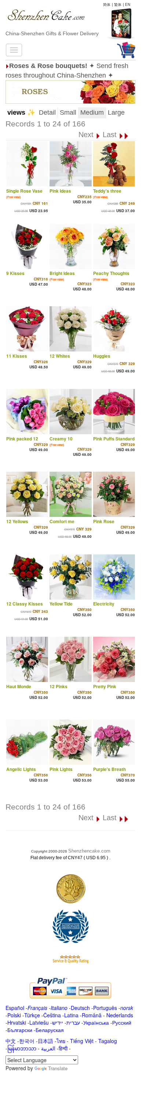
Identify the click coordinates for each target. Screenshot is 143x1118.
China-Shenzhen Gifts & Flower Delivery (52, 33)
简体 (106, 4)
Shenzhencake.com (89, 851)
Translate (57, 1068)
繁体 (117, 4)
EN (127, 4)
